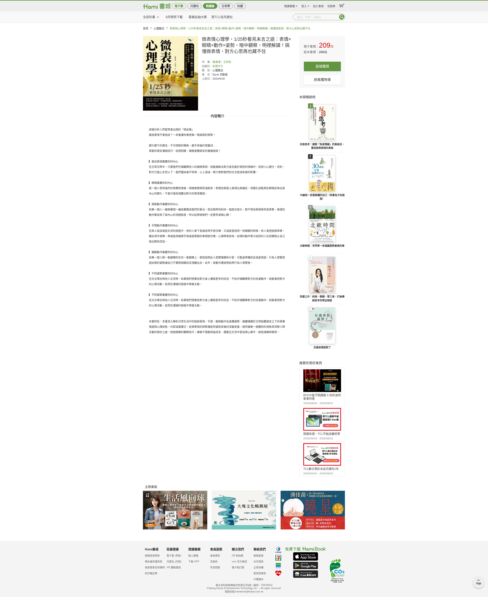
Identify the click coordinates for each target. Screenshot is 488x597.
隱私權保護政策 (153, 561)
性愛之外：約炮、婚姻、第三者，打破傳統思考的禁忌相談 (322, 298)
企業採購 (258, 567)
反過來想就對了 (322, 347)
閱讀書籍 (289, 6)
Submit (342, 17)
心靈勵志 (159, 28)
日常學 (226, 6)
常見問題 (215, 567)
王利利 (227, 61)
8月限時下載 (174, 17)
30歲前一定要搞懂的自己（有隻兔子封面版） (322, 197)
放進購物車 (322, 80)
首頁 (145, 28)
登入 (304, 6)
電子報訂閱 (238, 567)
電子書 (179, 6)
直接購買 (322, 66)
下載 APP (193, 561)
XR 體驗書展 (174, 567)
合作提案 (258, 561)
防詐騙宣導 (151, 573)
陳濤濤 (217, 61)
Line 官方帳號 (239, 561)
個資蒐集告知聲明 (155, 567)
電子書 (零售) (174, 555)
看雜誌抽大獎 (198, 17)
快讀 (240, 6)
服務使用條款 (152, 555)
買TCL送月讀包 (222, 17)
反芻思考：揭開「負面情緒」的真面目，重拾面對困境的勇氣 (322, 146)
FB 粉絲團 (237, 555)
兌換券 (331, 6)
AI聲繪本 (258, 579)
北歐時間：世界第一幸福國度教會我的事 (322, 245)
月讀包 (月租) (174, 561)
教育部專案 (260, 573)
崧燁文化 (218, 66)
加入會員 (318, 6)
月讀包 (194, 6)
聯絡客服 (258, 555)
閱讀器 (210, 6)
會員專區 (215, 555)
